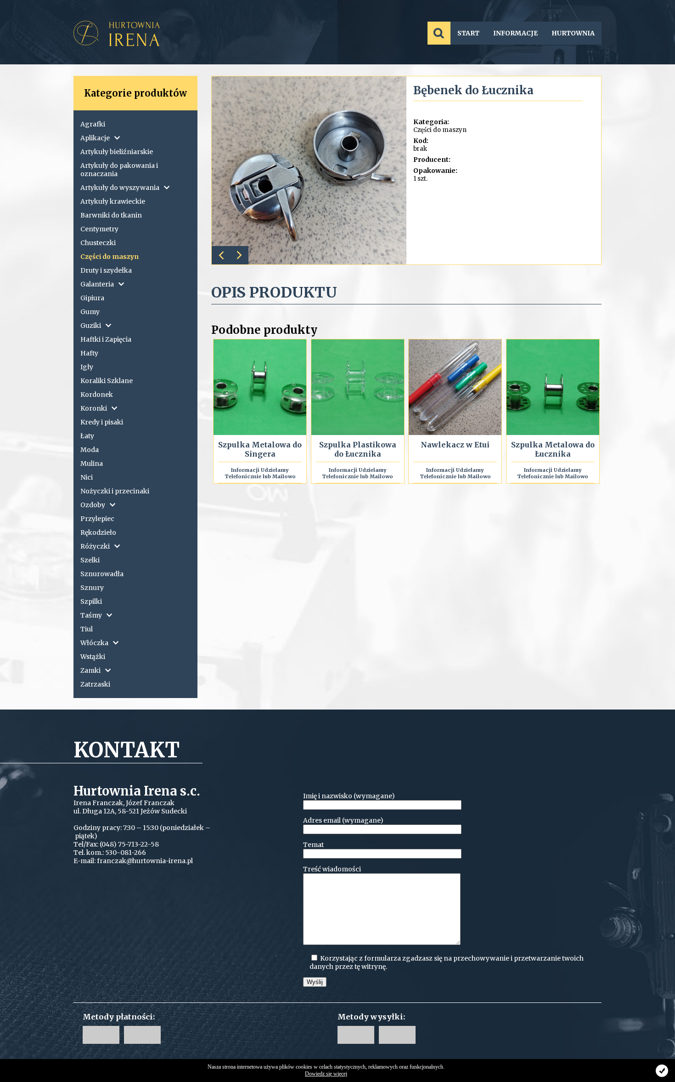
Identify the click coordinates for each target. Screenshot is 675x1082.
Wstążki (92, 657)
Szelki (90, 560)
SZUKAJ (439, 33)
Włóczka (94, 643)
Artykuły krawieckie (112, 201)
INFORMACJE (515, 33)
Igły (86, 367)
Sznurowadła (102, 574)
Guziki (90, 325)
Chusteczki (98, 243)
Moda (89, 450)
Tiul (86, 629)
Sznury (92, 588)
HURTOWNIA (573, 33)
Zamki (90, 670)
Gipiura (92, 298)
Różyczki (95, 546)
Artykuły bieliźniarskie (116, 152)
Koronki (93, 408)
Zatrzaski (95, 684)
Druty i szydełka (106, 270)
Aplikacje (95, 138)
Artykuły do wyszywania (119, 187)
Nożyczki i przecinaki (114, 491)
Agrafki (92, 124)
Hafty (89, 353)
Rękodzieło (98, 532)
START (468, 33)
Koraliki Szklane (106, 381)
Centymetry (99, 229)
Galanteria (97, 284)
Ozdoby (92, 505)
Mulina (91, 463)
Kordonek (96, 394)
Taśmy (91, 615)
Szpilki (91, 601)
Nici (86, 477)
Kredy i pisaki (101, 422)
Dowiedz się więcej (326, 1074)
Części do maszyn (109, 256)
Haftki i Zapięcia (105, 339)
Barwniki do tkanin (111, 215)
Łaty (87, 436)
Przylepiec (97, 519)
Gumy (90, 312)
